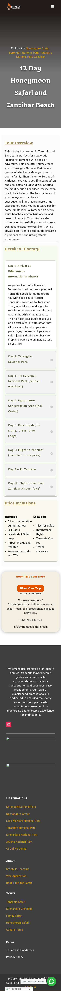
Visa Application (16, 876)
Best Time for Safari (19, 883)
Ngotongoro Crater (18, 814)
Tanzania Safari (15, 902)
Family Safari (14, 916)
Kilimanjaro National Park (21, 834)
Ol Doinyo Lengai (16, 848)
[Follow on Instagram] (8, 724)
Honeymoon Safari (17, 922)
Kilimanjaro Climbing (19, 909)
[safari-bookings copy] (30, 766)
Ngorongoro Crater (37, 48)
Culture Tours (14, 930)
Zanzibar (39, 57)
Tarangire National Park (20, 828)
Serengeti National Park (24, 52)
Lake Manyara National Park (23, 821)
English (16, 988)
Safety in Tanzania (17, 869)
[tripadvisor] (30, 739)
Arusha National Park (19, 842)
